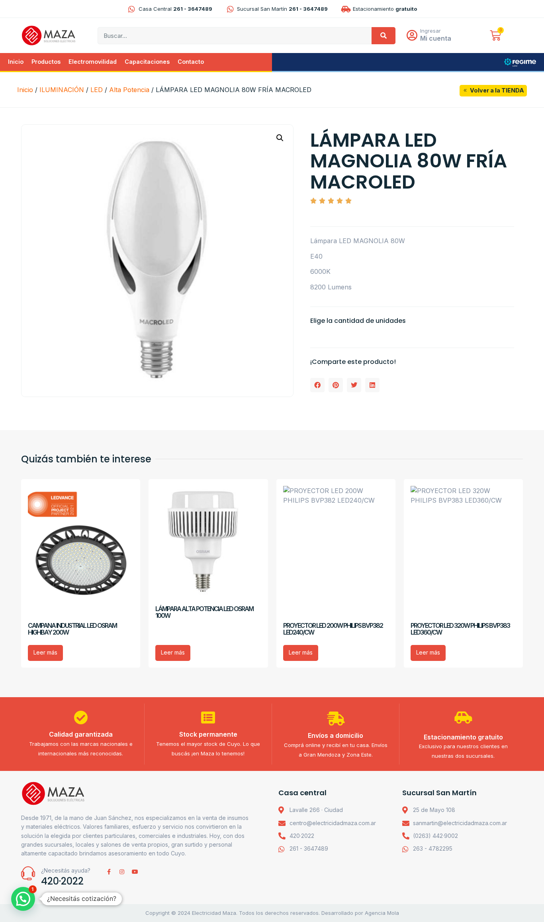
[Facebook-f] (108, 871)
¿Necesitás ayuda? (65, 870)
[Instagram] (121, 871)
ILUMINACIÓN (61, 90)
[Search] (383, 35)
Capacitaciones (147, 61)
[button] (280, 138)
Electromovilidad (92, 61)
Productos (46, 61)
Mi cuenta (435, 38)
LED (96, 90)
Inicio (15, 61)
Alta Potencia (129, 90)
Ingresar (430, 31)
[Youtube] (135, 871)
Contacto (191, 61)
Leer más (45, 652)
